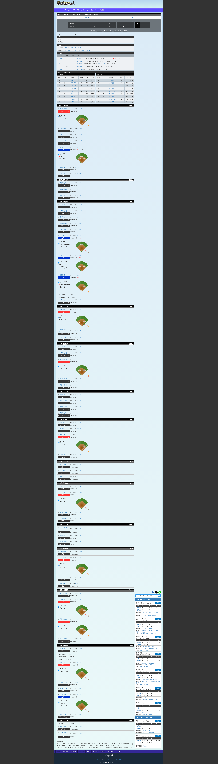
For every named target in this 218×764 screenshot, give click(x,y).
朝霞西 (138, 677)
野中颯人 (148, 663)
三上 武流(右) (63, 128)
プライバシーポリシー (109, 759)
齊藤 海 (73, 93)
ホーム (64, 10)
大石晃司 (145, 648)
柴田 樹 (79, 47)
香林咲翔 (153, 681)
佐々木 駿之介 (113, 91)
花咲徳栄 (88, 18)
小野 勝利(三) (63, 141)
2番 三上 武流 (80, 69)
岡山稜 (149, 615)
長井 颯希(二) (63, 406)
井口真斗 (138, 683)
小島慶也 (154, 648)
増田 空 (73, 91)
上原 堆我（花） (153, 633)
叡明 (139, 658)
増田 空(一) (63, 147)
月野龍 (155, 612)
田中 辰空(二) (63, 109)
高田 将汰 (111, 85)
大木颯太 (153, 663)
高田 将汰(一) (63, 195)
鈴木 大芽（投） (102, 63)
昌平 (139, 626)
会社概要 (99, 759)
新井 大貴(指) (63, 662)
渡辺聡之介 (150, 612)
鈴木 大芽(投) (63, 726)
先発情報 (125, 30)
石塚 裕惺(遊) (63, 134)
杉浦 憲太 (111, 80)
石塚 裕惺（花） (144, 633)
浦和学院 (139, 607)
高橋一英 (145, 679)
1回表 (60, 58)
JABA (88, 751)
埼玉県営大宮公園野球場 (91, 14)
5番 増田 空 (79, 58)
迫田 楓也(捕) (63, 394)
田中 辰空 (73, 80)
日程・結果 (93, 10)
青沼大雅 (147, 630)
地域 (118, 751)
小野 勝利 (73, 88)
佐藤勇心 (143, 632)
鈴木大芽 (145, 699)
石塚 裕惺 (73, 85)
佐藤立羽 (138, 632)
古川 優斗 (74, 50)
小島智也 (145, 746)
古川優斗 (149, 699)
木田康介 (145, 615)
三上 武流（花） (144, 650)
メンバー (99, 30)
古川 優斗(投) (63, 400)
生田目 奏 (73, 102)
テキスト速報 (117, 30)
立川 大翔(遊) (63, 337)
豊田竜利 (149, 648)
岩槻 (139, 708)
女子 (102, 751)
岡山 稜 (67, 47)
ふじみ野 (139, 742)
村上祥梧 (148, 681)
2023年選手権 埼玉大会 (80, 10)
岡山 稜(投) (63, 204)
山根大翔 (157, 630)
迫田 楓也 (88, 50)
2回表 (60, 63)
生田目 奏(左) (63, 211)
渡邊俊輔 (143, 630)
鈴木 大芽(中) (63, 309)
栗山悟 (142, 712)
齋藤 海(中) (63, 167)
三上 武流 (73, 83)
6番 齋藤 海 (79, 66)
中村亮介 (144, 681)
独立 (111, 751)
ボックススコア (108, 30)
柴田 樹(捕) (63, 173)
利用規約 (118, 759)
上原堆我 (153, 615)
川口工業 (130, 18)
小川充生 (158, 681)
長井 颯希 (111, 102)
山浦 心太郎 (112, 99)
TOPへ (131, 106)
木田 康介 (73, 47)
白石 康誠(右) (63, 189)
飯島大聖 (149, 679)
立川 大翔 (111, 93)
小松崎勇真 (143, 663)
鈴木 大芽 (68, 50)
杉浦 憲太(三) (63, 183)
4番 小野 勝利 (80, 61)
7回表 (60, 69)
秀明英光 (139, 644)
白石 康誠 (111, 83)
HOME (58, 751)
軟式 (95, 751)
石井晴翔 (152, 630)
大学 (73, 751)
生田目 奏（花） (144, 666)
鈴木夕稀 (145, 612)
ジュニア (81, 751)
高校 (69, 10)
